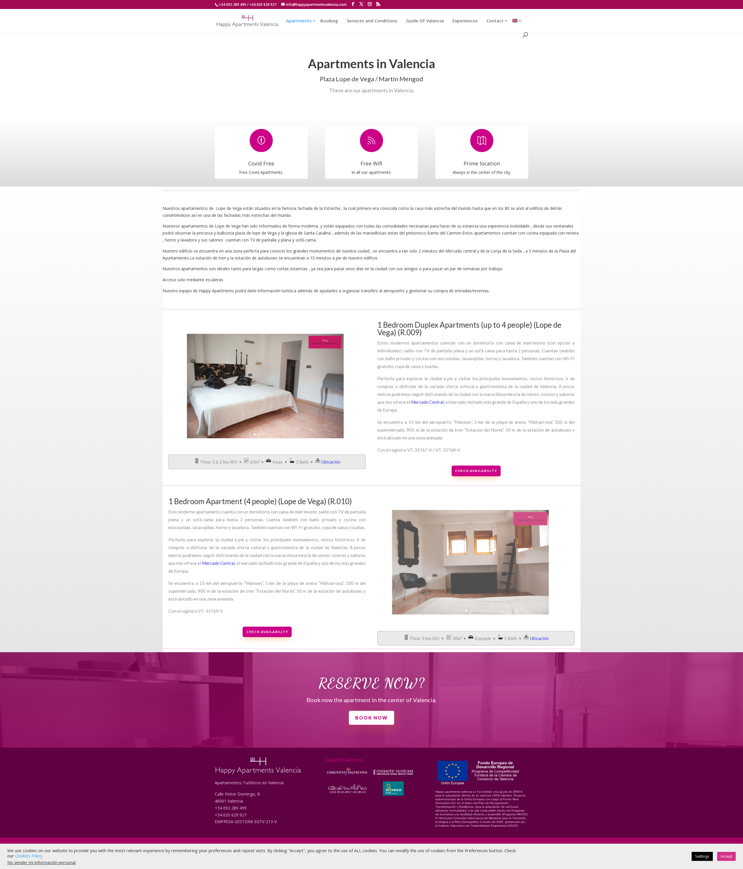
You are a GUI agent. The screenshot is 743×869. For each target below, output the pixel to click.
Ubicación (331, 461)
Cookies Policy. (29, 856)
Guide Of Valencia (425, 21)
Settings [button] (702, 856)
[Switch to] (515, 25)
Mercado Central (427, 402)
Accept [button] (726, 856)
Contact (495, 21)
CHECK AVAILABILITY (476, 470)
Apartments (299, 21)
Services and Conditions (372, 21)
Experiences (465, 21)
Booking (329, 21)
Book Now (371, 717)
